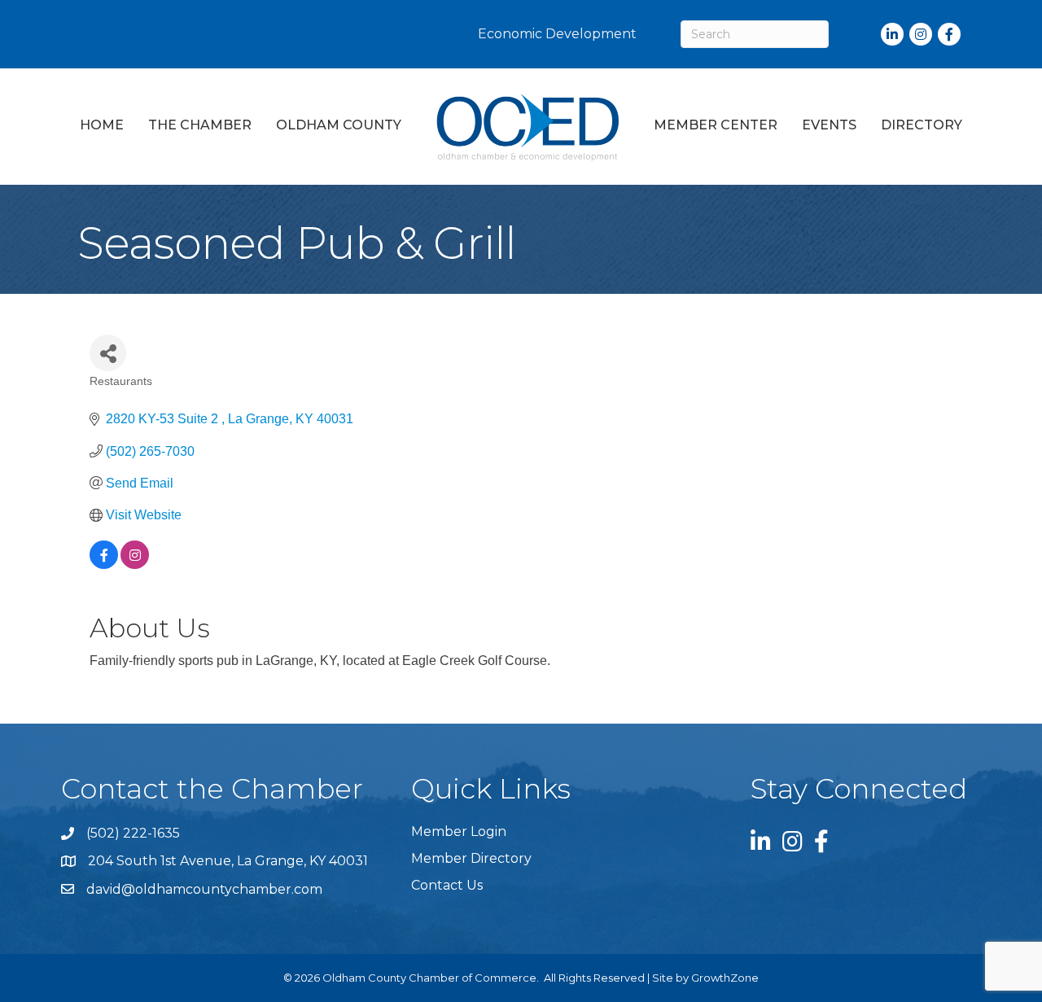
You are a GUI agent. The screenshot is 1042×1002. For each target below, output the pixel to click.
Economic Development (557, 34)
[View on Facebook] (104, 564)
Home (102, 125)
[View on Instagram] (134, 564)
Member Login (458, 831)
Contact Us (447, 885)
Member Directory (471, 858)
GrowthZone (725, 977)
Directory (921, 125)
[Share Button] (108, 353)
